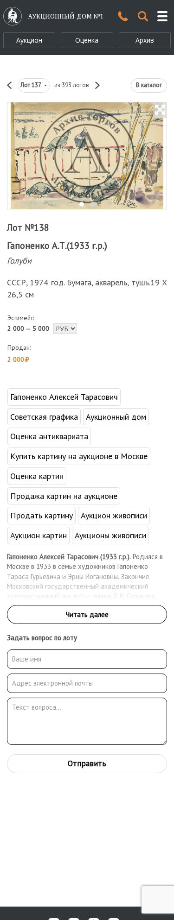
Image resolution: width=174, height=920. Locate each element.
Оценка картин (37, 476)
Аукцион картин (38, 535)
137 (31, 85)
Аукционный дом (116, 416)
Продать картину (41, 515)
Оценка (86, 40)
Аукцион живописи (114, 515)
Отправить (87, 763)
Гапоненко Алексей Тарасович (64, 396)
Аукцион (29, 40)
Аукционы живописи (110, 535)
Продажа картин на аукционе (63, 496)
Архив (144, 40)
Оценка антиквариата (49, 436)
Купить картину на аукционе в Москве (79, 456)
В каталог (149, 85)
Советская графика (44, 416)
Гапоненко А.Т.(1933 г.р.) (57, 245)
